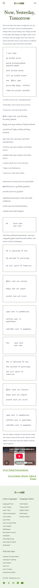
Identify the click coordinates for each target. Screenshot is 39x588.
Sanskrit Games (25, 517)
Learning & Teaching (9, 560)
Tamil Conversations (9, 513)
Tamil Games (24, 504)
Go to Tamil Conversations (15, 470)
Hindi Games (24, 513)
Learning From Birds (9, 572)
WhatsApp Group (8, 539)
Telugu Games (24, 507)
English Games (24, 510)
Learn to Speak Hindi (9, 523)
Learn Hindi (6, 520)
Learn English (7, 526)
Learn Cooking (7, 569)
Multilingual (6, 529)
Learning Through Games (11, 556)
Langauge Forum (8, 504)
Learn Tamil (6, 510)
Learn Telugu (7, 507)
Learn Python (7, 563)
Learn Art (6, 566)
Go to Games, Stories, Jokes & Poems (22, 477)
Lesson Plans (7, 517)
